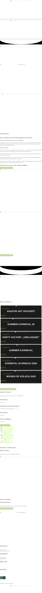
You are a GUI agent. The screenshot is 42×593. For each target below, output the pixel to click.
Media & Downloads (3, 574)
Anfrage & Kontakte (3, 573)
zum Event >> (16, 408)
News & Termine (3, 566)
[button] (21, 19)
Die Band (1, 565)
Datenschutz (7, 580)
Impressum (2, 580)
